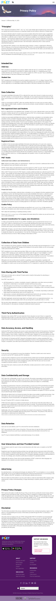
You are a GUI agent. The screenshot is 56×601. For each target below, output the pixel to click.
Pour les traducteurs (35, 576)
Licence (32, 572)
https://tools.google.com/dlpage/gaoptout (31, 138)
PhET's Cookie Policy (13, 214)
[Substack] (35, 583)
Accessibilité (33, 564)
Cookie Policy (38, 207)
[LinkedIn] (26, 583)
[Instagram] (24, 583)
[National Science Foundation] (25, 598)
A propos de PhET (20, 560)
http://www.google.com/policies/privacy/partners (34, 136)
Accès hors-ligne (20, 574)
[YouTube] (32, 583)
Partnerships (33, 570)
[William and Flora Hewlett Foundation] (34, 598)
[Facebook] (21, 583)
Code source (33, 574)
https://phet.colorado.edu (27, 54)
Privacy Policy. (39, 593)
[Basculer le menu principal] (53, 2)
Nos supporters (20, 568)
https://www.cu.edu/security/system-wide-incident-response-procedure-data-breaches (23, 414)
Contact (32, 562)
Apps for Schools (20, 576)
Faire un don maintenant (38, 550)
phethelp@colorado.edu (40, 257)
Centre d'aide (33, 560)
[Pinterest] (29, 583)
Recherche (18, 564)
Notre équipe (19, 562)
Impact (18, 566)
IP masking (49, 133)
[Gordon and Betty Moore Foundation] (19, 598)
